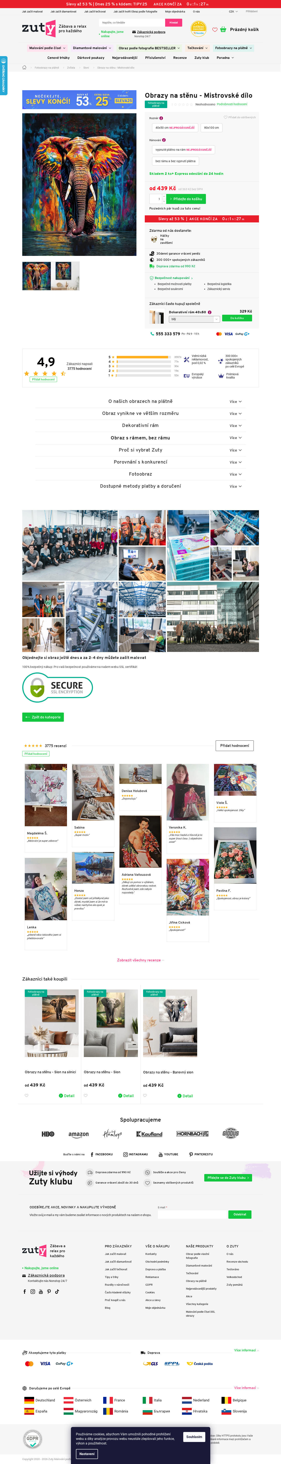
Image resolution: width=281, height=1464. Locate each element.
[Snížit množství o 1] (164, 201)
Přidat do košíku (186, 199)
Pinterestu (203, 1154)
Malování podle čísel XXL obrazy (200, 1313)
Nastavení (86, 1454)
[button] (235, 745)
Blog (107, 1308)
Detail (69, 1095)
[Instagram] (32, 1291)
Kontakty (151, 1254)
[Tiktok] (57, 1291)
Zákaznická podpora (151, 32)
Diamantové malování (199, 1265)
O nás (196, 11)
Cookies (150, 1292)
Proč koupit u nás (115, 1300)
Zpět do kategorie (46, 717)
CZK (232, 11)
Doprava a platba (155, 1269)
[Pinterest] (49, 1291)
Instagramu (138, 1154)
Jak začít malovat (32, 11)
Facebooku (104, 1154)
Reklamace (152, 1277)
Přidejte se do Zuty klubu (227, 1177)
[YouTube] (40, 1291)
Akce (189, 1296)
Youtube (171, 1154)
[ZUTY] (48, 1250)
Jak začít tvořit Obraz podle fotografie (135, 11)
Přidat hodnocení (43, 379)
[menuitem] (47, 48)
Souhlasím (194, 1437)
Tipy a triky (111, 1277)
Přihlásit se (239, 1214)
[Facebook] (24, 1291)
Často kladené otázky (118, 1292)
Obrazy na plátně (196, 1281)
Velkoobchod (234, 1277)
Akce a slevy (153, 1300)
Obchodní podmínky (157, 1261)
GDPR (149, 1284)
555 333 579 (168, 334)
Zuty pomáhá (235, 1284)
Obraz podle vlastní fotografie (197, 1256)
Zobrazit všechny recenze (139, 960)
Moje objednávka (175, 11)
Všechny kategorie (197, 1304)
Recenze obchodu (237, 1261)
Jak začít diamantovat (63, 11)
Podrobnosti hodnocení (232, 104)
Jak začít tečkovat (95, 11)
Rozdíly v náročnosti (117, 1284)
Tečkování (192, 1273)
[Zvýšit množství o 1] (164, 196)
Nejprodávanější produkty (201, 1288)
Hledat (174, 22)
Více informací (245, 1350)
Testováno (233, 1269)
